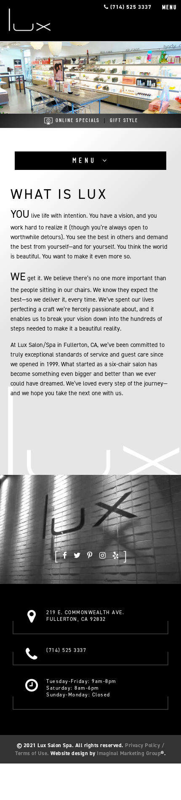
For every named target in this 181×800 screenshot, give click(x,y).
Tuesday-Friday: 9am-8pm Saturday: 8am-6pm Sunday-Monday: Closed (81, 688)
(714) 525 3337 (130, 6)
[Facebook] (64, 555)
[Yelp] (115, 555)
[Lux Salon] (29, 19)
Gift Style (124, 120)
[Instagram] (102, 555)
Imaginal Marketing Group (129, 753)
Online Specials (76, 120)
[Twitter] (77, 555)
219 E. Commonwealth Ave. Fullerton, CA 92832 (85, 616)
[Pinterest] (90, 555)
